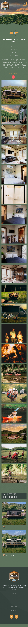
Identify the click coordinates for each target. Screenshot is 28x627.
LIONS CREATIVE (14, 626)
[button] (25, 4)
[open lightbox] (14, 92)
